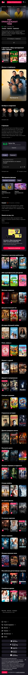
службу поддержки (20, 672)
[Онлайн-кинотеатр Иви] (3, 2)
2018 (5, 26)
